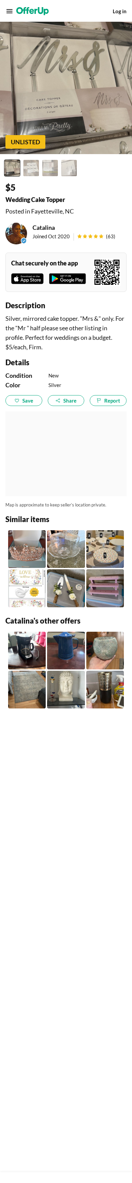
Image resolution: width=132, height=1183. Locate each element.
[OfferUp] (32, 11)
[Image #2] (31, 168)
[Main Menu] (9, 11)
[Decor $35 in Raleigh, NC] (66, 689)
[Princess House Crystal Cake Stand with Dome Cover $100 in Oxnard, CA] (66, 549)
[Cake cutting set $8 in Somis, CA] (66, 588)
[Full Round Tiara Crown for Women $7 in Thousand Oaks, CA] (27, 549)
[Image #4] (69, 168)
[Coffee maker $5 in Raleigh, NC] (27, 650)
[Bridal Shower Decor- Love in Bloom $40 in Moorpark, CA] (27, 588)
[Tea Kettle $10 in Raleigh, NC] (66, 650)
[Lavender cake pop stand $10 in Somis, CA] (105, 588)
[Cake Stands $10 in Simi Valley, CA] (105, 549)
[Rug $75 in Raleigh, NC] (27, 689)
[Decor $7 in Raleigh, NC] (105, 650)
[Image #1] (12, 168)
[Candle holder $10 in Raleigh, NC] (105, 689)
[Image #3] (50, 168)
